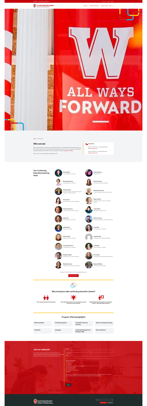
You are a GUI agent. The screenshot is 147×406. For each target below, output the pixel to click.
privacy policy (98, 375)
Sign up (68, 384)
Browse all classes (101, 330)
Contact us (104, 1)
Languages (58, 330)
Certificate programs (61, 323)
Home (34, 138)
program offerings (68, 150)
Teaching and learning (71, 368)
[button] (113, 5)
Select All (68, 371)
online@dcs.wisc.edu (93, 153)
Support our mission (110, 1)
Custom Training (104, 5)
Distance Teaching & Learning (104, 323)
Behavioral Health (39, 323)
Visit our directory (73, 275)
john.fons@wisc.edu (92, 148)
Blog (110, 5)
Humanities (37, 330)
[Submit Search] (112, 400)
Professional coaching (71, 367)
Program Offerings (94, 5)
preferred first (68, 353)
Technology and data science (72, 370)
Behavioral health (70, 361)
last (90, 353)
